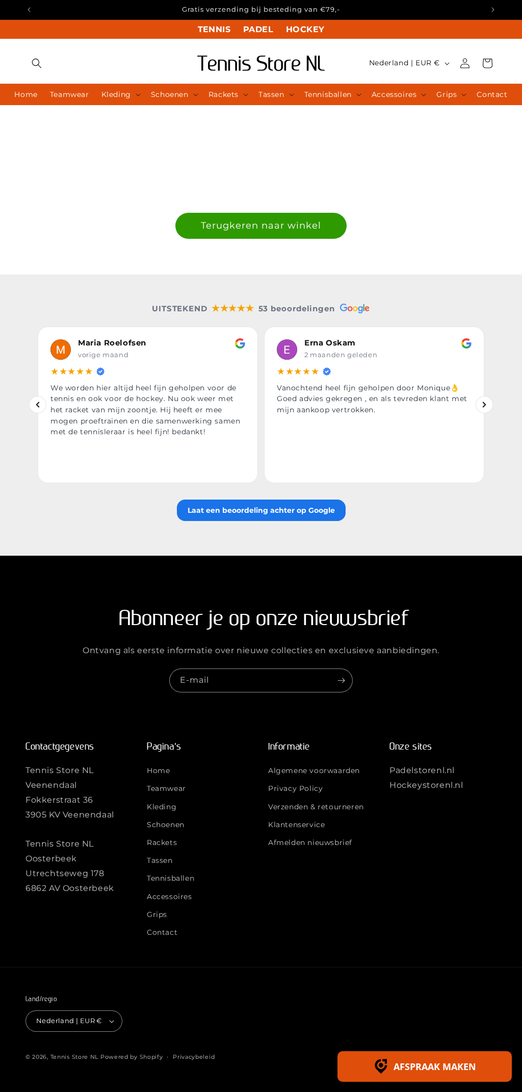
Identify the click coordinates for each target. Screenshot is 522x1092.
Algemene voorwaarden (314, 770)
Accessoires (169, 896)
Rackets (162, 842)
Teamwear (166, 788)
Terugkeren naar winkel (261, 225)
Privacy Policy (295, 788)
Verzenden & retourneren (316, 806)
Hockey (305, 29)
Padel (258, 29)
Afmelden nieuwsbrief (310, 842)
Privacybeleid (194, 1056)
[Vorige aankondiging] (29, 9)
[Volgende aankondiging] (493, 9)
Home (158, 770)
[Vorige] (37, 405)
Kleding (161, 806)
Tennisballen (170, 878)
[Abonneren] (341, 680)
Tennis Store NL (74, 1056)
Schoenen (166, 824)
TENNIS (214, 29)
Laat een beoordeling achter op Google (261, 510)
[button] (36, 63)
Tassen (160, 860)
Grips (157, 914)
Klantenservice (296, 824)
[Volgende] (484, 405)
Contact (162, 932)
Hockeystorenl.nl (426, 785)
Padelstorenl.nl (422, 770)
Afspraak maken (435, 1066)
